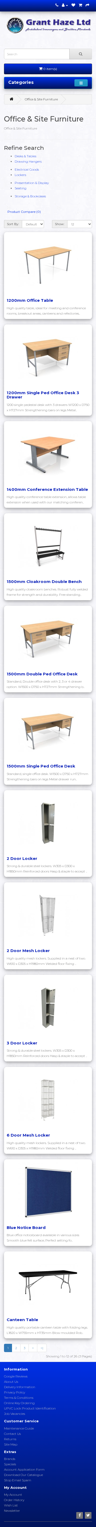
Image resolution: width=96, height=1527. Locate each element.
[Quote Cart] (80, 5)
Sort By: (13, 224)
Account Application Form (24, 1469)
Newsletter (12, 1511)
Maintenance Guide (19, 1428)
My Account (13, 1495)
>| (42, 1348)
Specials (10, 1464)
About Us (11, 1382)
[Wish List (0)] (73, 5)
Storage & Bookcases (30, 196)
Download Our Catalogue (23, 1475)
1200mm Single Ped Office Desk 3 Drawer (43, 395)
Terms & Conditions (18, 1398)
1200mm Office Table (30, 300)
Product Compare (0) (24, 212)
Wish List (11, 1505)
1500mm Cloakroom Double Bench (44, 581)
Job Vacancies (14, 1414)
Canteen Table (22, 1319)
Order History (14, 1500)
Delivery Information (19, 1387)
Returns (10, 1439)
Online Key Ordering (19, 1403)
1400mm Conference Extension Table (47, 489)
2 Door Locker (22, 858)
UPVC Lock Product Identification (30, 1408)
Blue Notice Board (26, 1227)
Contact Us (12, 1434)
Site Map (10, 1444)
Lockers (20, 175)
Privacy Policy (14, 1392)
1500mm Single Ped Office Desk (41, 766)
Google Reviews (15, 1376)
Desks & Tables (25, 156)
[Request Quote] (87, 5)
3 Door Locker (22, 1043)
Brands (9, 1459)
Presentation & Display (32, 183)
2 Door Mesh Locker (28, 950)
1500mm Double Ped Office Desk (42, 673)
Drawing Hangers (28, 161)
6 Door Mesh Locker (28, 1135)
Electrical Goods (27, 169)
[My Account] (65, 5)
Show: (60, 224)
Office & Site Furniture (41, 99)
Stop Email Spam (17, 1480)
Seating (20, 188)
